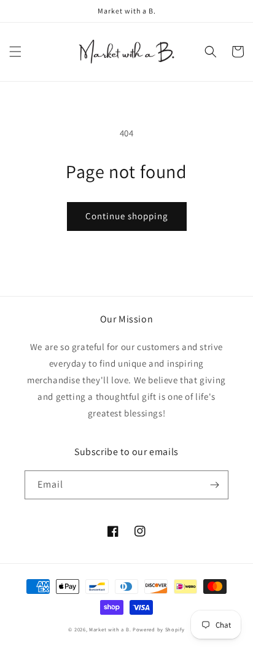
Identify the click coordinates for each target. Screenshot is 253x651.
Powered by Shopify (159, 629)
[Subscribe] (214, 484)
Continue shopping (126, 216)
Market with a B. (110, 629)
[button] (15, 51)
